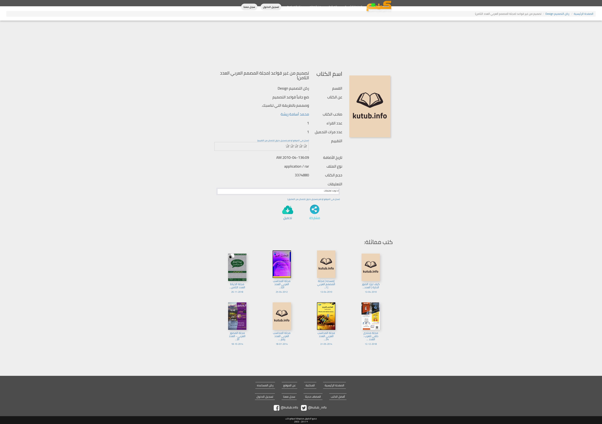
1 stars (287, 145)
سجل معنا (249, 7)
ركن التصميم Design (557, 13)
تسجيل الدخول (271, 7)
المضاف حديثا (313, 397)
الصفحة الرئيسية (353, 6)
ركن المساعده (265, 385)
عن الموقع (315, 6)
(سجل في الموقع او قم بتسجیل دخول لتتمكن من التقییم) (283, 140)
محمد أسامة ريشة (295, 114)
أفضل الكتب (338, 397)
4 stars (300, 145)
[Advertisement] (301, 44)
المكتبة (333, 6)
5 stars (305, 145)
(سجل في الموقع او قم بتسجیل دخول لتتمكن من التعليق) (313, 199)
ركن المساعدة (294, 6)
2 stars (292, 145)
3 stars (296, 145)
